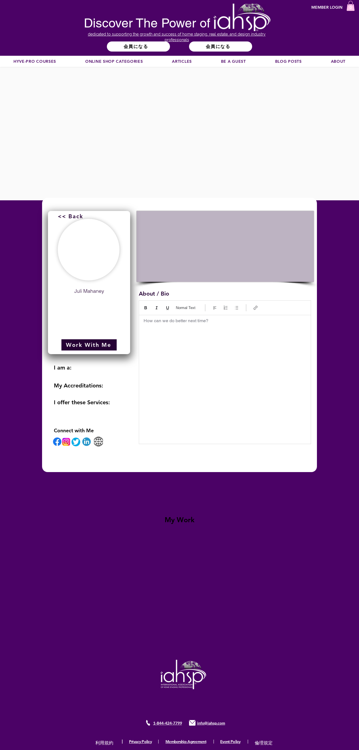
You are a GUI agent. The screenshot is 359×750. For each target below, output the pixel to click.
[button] (350, 6)
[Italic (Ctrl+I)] (157, 308)
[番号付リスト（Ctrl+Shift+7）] (226, 308)
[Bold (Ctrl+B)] (146, 308)
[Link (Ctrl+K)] (256, 308)
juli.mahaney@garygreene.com (89, 304)
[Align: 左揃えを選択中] (215, 308)
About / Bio (154, 293)
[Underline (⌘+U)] (168, 308)
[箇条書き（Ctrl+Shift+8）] (237, 308)
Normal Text (185, 308)
